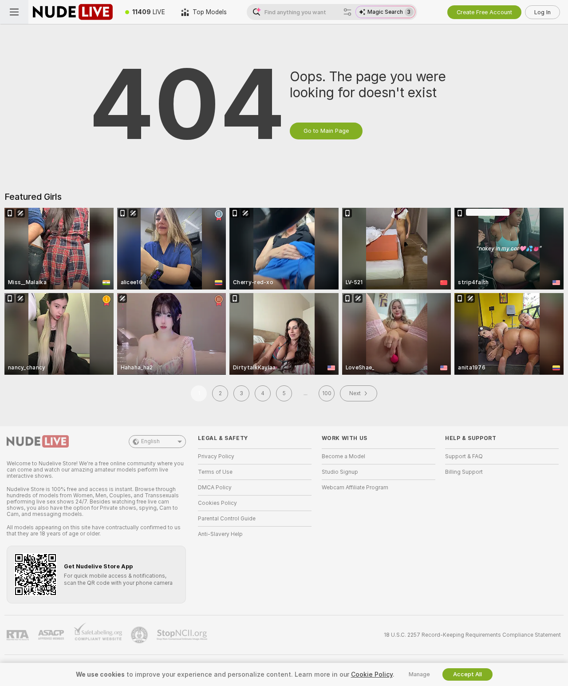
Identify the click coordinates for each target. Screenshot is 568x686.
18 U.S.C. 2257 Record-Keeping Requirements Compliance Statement (472, 635)
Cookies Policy (217, 503)
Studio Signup (340, 472)
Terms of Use (215, 472)
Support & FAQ (464, 456)
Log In (542, 12)
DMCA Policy (215, 487)
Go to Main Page (326, 130)
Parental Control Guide (227, 518)
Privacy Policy (216, 456)
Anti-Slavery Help (220, 534)
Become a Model (343, 456)
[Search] (347, 12)
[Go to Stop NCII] (183, 635)
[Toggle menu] (14, 12)
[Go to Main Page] (72, 12)
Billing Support (464, 472)
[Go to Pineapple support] (140, 635)
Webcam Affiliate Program (355, 487)
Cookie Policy (372, 674)
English (150, 441)
